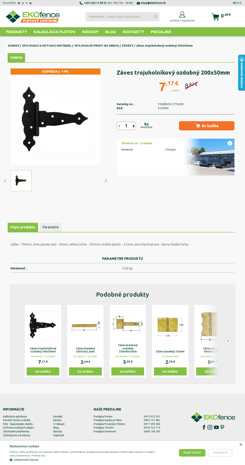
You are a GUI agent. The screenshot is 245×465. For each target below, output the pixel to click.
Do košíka (43, 371)
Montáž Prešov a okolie (16, 420)
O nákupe (59, 423)
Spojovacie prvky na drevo (96, 45)
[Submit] (155, 16)
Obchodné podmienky (16, 431)
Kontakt (57, 416)
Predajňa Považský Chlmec (109, 423)
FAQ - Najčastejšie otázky (18, 423)
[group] (43, 341)
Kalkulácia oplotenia (15, 416)
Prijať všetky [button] (192, 452)
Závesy (127, 45)
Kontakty (133, 32)
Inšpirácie (58, 435)
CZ (240, 2)
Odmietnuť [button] (220, 452)
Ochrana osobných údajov (18, 427)
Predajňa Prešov (103, 416)
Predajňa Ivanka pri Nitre (108, 420)
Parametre (50, 227)
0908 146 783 (152, 431)
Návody (90, 32)
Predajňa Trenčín (104, 427)
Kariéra (57, 420)
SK (234, 2)
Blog (110, 32)
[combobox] (123, 16)
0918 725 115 (152, 427)
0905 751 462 (152, 420)
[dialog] (122, 453)
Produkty (16, 32)
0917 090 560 (152, 423)
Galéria (16, 57)
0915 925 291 (152, 416)
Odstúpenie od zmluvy (16, 435)
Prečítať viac (38, 455)
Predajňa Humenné (105, 431)
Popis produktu (23, 227)
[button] (17, 341)
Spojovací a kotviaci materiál (47, 45)
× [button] (240, 444)
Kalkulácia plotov (54, 32)
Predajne (161, 32)
